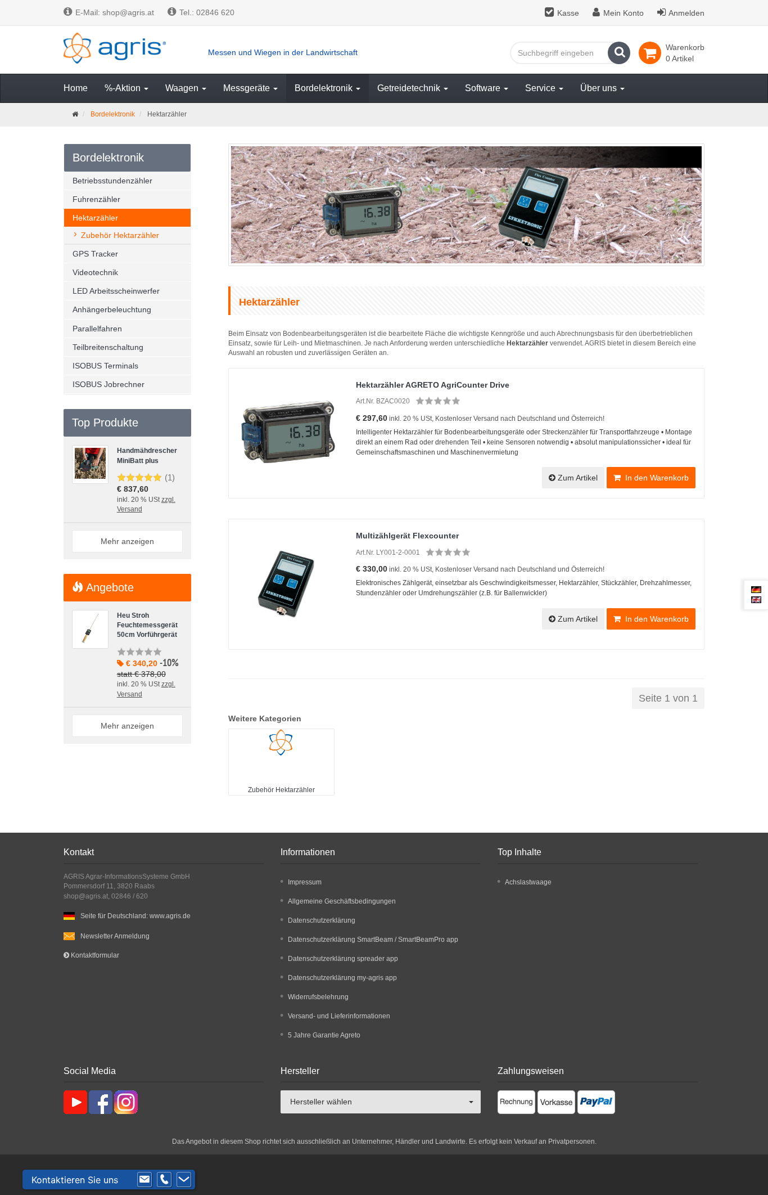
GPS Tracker (95, 253)
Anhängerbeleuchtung (112, 309)
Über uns (599, 88)
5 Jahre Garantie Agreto (324, 1035)
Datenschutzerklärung (321, 920)
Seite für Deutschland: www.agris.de (135, 916)
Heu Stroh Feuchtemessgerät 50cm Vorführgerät (147, 625)
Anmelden (686, 12)
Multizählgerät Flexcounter (407, 535)
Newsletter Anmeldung (115, 936)
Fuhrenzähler (96, 199)
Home (76, 88)
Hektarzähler (95, 217)
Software (484, 88)
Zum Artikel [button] (576, 477)
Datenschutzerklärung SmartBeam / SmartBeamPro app (373, 940)
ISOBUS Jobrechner (108, 384)
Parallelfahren (97, 328)
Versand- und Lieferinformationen (339, 1016)
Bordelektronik (325, 88)
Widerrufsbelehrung (318, 997)
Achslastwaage (528, 882)
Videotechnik (95, 272)
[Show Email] (144, 1180)
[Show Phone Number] (164, 1180)
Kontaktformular (94, 955)
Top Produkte (105, 422)
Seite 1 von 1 (668, 698)
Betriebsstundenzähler (112, 180)
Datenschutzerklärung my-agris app (342, 978)
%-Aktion (124, 88)
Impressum (305, 882)
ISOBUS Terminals (105, 365)
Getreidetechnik (409, 88)
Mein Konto (623, 12)
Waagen (183, 88)
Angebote (108, 587)
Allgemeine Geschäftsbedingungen (342, 901)
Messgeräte (247, 88)
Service (541, 88)
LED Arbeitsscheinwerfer (116, 290)
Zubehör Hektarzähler (281, 790)
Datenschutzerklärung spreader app (343, 959)
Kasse (568, 12)
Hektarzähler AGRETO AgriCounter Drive (432, 384)
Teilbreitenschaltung (108, 347)
